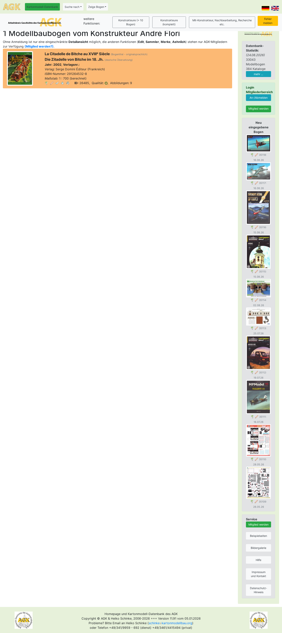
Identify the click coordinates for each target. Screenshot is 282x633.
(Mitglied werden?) (39, 46)
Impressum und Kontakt (258, 574)
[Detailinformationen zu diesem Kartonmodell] (46, 83)
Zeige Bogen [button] (96, 6)
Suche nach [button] (72, 6)
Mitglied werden (258, 108)
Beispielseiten (258, 535)
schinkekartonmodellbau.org (170, 623)
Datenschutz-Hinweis (258, 590)
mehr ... (258, 74)
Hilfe (258, 560)
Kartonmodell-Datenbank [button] (42, 6)
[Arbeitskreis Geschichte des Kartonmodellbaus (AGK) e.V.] (258, 33)
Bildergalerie (258, 547)
